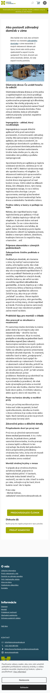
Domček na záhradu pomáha (12, 576)
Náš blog (4, 626)
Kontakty (4, 588)
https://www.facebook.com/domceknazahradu (22, 649)
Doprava (4, 606)
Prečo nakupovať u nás (9, 573)
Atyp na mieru (6, 582)
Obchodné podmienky (9, 615)
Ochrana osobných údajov (10, 618)
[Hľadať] (32, 3)
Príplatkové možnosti (9, 612)
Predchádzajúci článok (25, 512)
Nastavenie (24, 680)
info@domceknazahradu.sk (15, 642)
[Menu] (44, 3)
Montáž (4, 609)
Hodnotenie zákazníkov (9, 585)
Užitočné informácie (8, 571)
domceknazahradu (11, 652)
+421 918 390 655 (11, 646)
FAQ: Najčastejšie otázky (10, 579)
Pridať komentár (19, 530)
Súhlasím (24, 687)
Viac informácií (19, 671)
